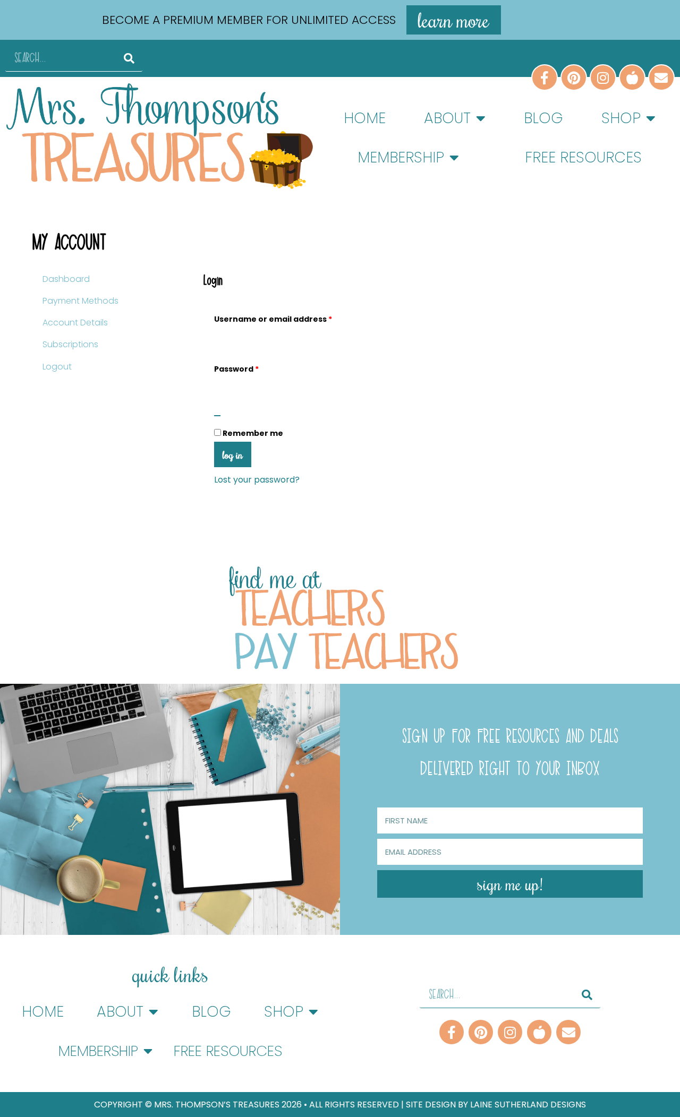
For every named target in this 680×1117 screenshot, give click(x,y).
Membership (401, 157)
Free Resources (583, 157)
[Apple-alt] (539, 1032)
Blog (543, 118)
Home (365, 118)
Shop (621, 118)
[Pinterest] (481, 1032)
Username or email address (291, 317)
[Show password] (217, 415)
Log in (233, 454)
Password (254, 367)
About (447, 118)
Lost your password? (257, 480)
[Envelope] (568, 1032)
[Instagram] (510, 1032)
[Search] (129, 58)
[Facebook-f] (451, 1032)
